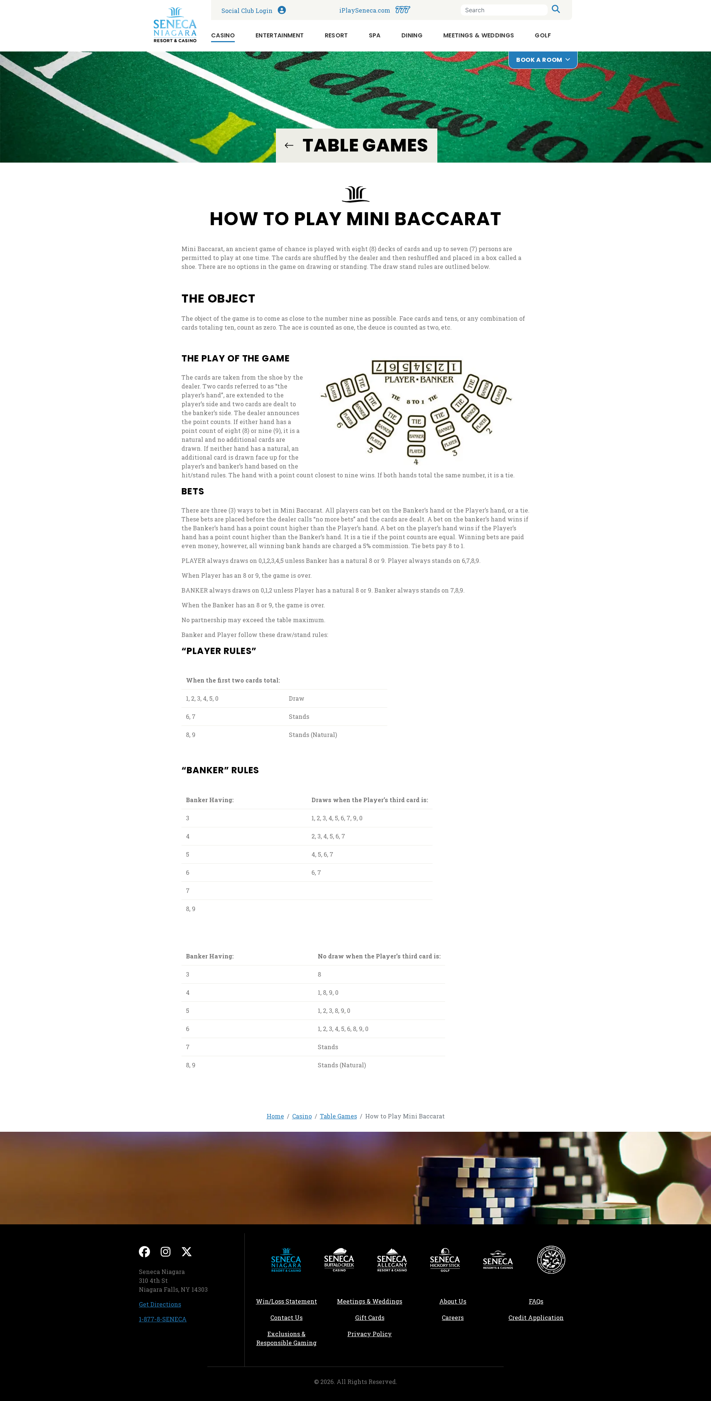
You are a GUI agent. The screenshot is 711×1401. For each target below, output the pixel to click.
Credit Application (543, 1317)
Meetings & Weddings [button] (478, 35)
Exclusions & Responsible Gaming (286, 1338)
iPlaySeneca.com (400, 10)
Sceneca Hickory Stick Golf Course (445, 1260)
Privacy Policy (369, 1334)
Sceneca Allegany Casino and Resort (392, 1260)
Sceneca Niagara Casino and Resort (286, 1260)
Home (275, 1116)
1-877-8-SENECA (163, 1319)
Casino (302, 1116)
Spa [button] (375, 35)
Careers (468, 1317)
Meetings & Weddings (369, 1301)
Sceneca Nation (551, 1260)
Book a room (539, 60)
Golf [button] (543, 35)
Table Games (288, 145)
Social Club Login (278, 9)
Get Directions (160, 1304)
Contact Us (286, 1317)
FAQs (536, 1301)
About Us (452, 1301)
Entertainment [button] (280, 35)
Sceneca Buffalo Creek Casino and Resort (339, 1260)
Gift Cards (369, 1317)
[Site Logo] (175, 24)
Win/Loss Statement (286, 1301)
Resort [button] (336, 35)
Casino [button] (223, 35)
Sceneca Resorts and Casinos (498, 1260)
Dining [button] (412, 35)
